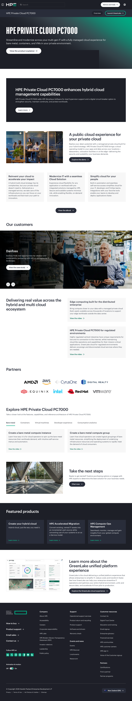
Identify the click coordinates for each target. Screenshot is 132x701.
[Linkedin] (7, 654)
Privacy (8, 692)
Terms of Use (17, 692)
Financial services (106, 638)
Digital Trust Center (107, 620)
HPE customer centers (108, 647)
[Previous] (8, 284)
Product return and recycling (80, 620)
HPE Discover (75, 650)
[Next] (13, 284)
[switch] (10, 668)
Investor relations (46, 645)
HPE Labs (43, 633)
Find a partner (105, 672)
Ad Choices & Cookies (31, 692)
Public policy (44, 653)
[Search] (21, 4)
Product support (76, 625)
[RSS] (32, 654)
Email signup (105, 629)
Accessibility (44, 620)
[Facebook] (24, 654)
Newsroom (74, 659)
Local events (74, 654)
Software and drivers (77, 629)
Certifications (105, 667)
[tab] (10, 423)
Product (13, 629)
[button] (2, 4)
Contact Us (104, 616)
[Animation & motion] (12, 668)
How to (11, 623)
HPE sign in (104, 651)
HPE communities (106, 642)
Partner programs (106, 676)
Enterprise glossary (107, 633)
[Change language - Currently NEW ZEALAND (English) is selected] (124, 4)
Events (72, 646)
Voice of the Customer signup (111, 655)
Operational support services (80, 616)
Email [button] (11, 635)
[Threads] (19, 654)
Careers (42, 625)
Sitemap (44, 692)
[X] (11, 654)
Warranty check (75, 633)
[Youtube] (28, 654)
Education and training (108, 625)
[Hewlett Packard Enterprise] (11, 4)
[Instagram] (15, 654)
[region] (66, 260)
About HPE (43, 616)
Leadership (44, 649)
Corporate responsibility (48, 629)
